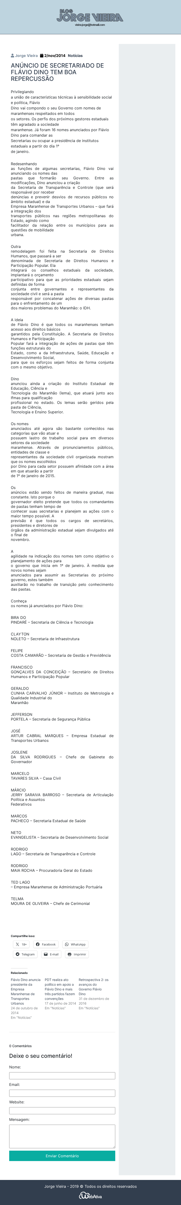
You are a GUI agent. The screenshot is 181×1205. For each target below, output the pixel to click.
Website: (16, 1102)
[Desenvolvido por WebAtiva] (90, 1195)
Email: (14, 1084)
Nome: (15, 1067)
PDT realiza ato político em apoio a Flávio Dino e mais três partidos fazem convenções (60, 989)
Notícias (75, 55)
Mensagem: (19, 1119)
